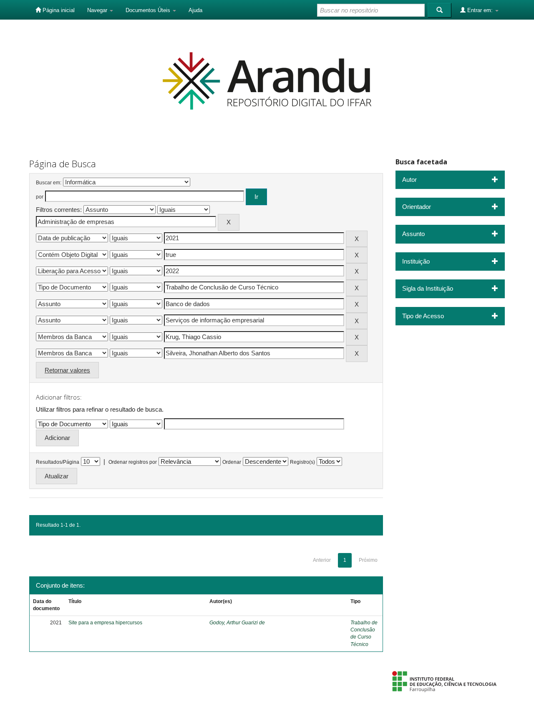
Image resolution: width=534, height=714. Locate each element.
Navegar (98, 10)
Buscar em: (48, 183)
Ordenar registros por (132, 462)
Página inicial (58, 10)
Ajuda (195, 10)
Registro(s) (302, 462)
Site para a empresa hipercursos (105, 623)
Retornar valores (67, 370)
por (39, 197)
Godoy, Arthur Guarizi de (237, 623)
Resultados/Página (57, 462)
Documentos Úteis (149, 10)
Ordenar (231, 462)
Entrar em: (480, 10)
